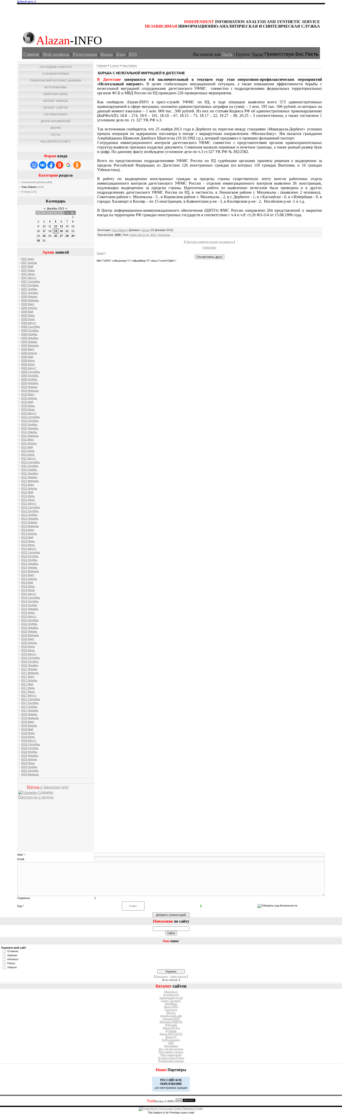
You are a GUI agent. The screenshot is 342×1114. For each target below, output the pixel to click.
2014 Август (28, 593)
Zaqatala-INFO (171, 1018)
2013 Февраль (30, 526)
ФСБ (153, 234)
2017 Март (27, 676)
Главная (31, 54)
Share (100, 253)
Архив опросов (178, 976)
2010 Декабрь (29, 428)
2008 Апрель (29, 307)
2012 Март (27, 484)
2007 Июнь (28, 270)
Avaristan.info (171, 994)
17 (44, 231)
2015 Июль (28, 612)
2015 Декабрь (29, 627)
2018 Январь (29, 714)
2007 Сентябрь (30, 281)
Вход (120, 54)
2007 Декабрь (29, 292)
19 (55, 231)
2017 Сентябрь (30, 699)
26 (55, 235)
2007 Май (27, 266)
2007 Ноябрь (29, 288)
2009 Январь (29, 341)
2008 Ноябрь (29, 334)
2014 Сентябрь (30, 597)
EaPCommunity (171, 1039)
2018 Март (27, 721)
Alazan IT (171, 1036)
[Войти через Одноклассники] (77, 165)
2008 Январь (29, 296)
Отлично (12, 951)
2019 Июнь (28, 763)
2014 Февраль (30, 571)
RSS (133, 54)
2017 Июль (28, 691)
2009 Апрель (29, 352)
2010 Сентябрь (30, 416)
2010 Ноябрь (29, 424)
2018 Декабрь (29, 755)
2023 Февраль (30, 774)
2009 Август (28, 367)
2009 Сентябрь (30, 371)
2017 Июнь (28, 687)
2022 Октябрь (30, 770)
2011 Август (28, 458)
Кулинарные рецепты (171, 1061)
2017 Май (27, 684)
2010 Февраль (30, 390)
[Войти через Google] (68, 165)
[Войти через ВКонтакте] (42, 165)
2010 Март (27, 394)
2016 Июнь (28, 646)
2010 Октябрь (30, 420)
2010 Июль (28, 409)
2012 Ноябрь (29, 514)
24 (44, 235)
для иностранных (165, 1087)
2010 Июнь (28, 405)
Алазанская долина (34, 182)
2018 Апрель (29, 725)
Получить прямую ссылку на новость (209, 241)
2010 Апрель (29, 398)
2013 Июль (28, 544)
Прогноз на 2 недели (36, 797)
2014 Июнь (28, 586)
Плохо (11, 963)
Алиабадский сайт (171, 1015)
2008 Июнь (28, 315)
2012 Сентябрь (30, 507)
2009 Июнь (28, 360)
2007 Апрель (29, 262)
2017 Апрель (29, 680)
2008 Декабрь (29, 337)
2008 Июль (28, 319)
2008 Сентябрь (30, 326)
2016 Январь (29, 631)
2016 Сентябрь (30, 657)
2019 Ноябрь (29, 766)
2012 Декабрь (29, 518)
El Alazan (171, 1030)
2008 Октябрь (30, 330)
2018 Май (27, 729)
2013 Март (27, 529)
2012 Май (27, 492)
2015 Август (28, 616)
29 (72, 235)
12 (55, 226)
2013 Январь (29, 522)
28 (67, 235)
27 (61, 235)
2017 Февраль (30, 672)
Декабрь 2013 (55, 208)
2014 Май (27, 582)
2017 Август (28, 695)
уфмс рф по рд (139, 234)
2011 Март (27, 439)
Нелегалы (164, 234)
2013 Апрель (29, 533)
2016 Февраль (30, 635)
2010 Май (27, 401)
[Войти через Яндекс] (59, 165)
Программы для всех (171, 1052)
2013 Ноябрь (29, 559)
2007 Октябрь (30, 285)
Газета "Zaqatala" (171, 1000)
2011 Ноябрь (29, 469)
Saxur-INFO (171, 1006)
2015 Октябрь (30, 620)
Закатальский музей (171, 997)
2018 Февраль (30, 717)
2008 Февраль (30, 300)
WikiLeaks (171, 1024)
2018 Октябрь (30, 748)
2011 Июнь (28, 450)
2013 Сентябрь (30, 552)
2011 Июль (28, 454)
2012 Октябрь (30, 510)
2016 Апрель (29, 642)
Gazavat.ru (171, 1009)
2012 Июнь (28, 495)
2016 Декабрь (29, 665)
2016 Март (27, 638)
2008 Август (28, 322)
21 (67, 231)
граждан (182, 1087)
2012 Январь (29, 477)
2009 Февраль (30, 345)
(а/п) (48, 787)
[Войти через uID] (34, 165)
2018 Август (28, 740)
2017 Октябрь (30, 702)
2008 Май (27, 311)
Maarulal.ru (171, 991)
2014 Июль (28, 589)
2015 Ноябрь (29, 623)
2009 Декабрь (29, 383)
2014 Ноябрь (29, 605)
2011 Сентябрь (30, 462)
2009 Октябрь (30, 375)
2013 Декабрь (29, 563)
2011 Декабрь (29, 473)
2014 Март (27, 574)
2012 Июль (28, 499)
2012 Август (28, 503)
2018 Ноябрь (29, 751)
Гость (227, 54)
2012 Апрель (29, 488)
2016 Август (28, 653)
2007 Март (27, 258)
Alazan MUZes (171, 1027)
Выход (106, 54)
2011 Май (27, 447)
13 (61, 226)
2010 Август (28, 413)
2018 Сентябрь (30, 744)
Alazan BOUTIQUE (171, 1033)
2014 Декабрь (29, 608)
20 (61, 231)
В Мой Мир (209, 247)
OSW (171, 1043)
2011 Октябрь (29, 465)
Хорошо (12, 955)
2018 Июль (28, 736)
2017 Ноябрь (29, 706)
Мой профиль (56, 54)
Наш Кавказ (29, 186)
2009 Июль (28, 364)
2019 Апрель (29, 759)
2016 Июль (28, 650)
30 (38, 240)
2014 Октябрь (30, 601)
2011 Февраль (30, 435)
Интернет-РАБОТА (171, 1021)
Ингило (171, 1012)
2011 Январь (29, 431)
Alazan (145, 230)
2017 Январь (29, 669)
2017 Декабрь (29, 710)
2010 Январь (29, 386)
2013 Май (27, 537)
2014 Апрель (29, 578)
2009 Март (27, 349)
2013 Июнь (28, 541)
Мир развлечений (171, 1055)
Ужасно (12, 967)
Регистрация (85, 54)
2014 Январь (29, 567)
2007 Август (28, 277)
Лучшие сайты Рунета (171, 1058)
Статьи (114, 65)
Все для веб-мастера (171, 1049)
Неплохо (12, 959)
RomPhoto (171, 1003)
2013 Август (28, 548)
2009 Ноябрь (29, 379)
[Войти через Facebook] (51, 165)
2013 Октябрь (30, 556)
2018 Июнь (28, 732)
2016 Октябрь (30, 661)
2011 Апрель (29, 443)
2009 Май (27, 356)
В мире (26, 191)
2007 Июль (28, 273)
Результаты (162, 976)
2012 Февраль (30, 480)
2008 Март (27, 304)
